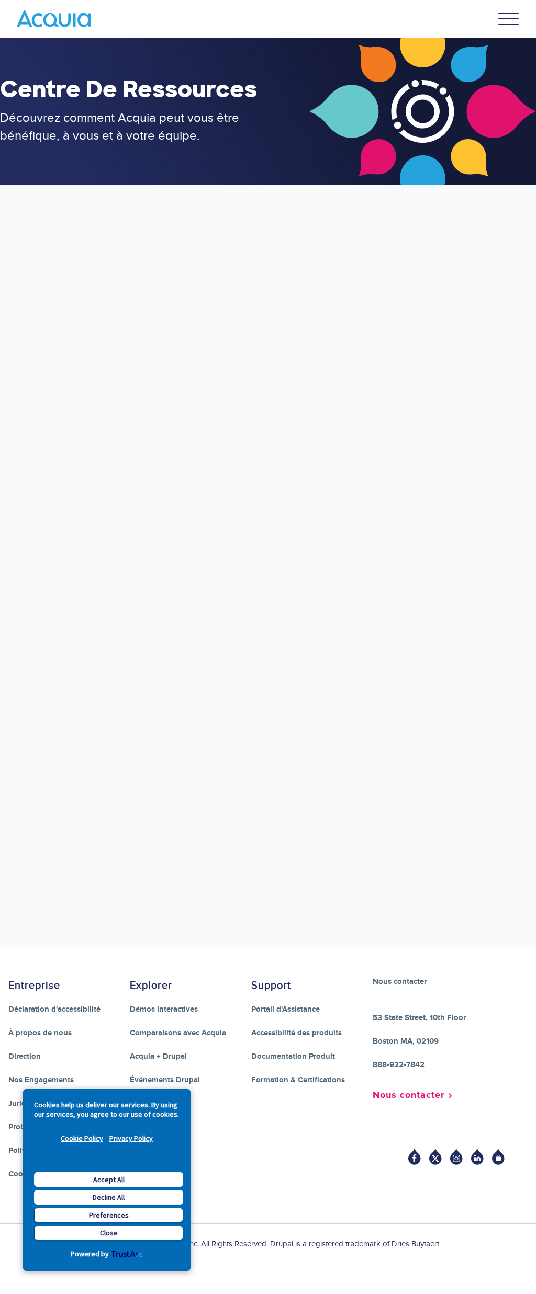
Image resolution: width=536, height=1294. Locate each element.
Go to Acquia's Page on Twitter (435, 1156)
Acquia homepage (267, 341)
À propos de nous (40, 1033)
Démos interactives (164, 1009)
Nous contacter (408, 1095)
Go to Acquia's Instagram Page (456, 1156)
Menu (508, 18)
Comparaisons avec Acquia (178, 1033)
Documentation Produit (293, 1056)
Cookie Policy (82, 1138)
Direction (24, 1056)
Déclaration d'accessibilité (54, 1009)
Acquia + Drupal (158, 1056)
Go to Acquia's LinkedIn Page (477, 1156)
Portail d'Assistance (285, 1009)
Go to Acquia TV (498, 1156)
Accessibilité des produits (296, 1033)
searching (402, 327)
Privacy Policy (131, 1138)
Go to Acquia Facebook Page (414, 1156)
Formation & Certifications (298, 1080)
